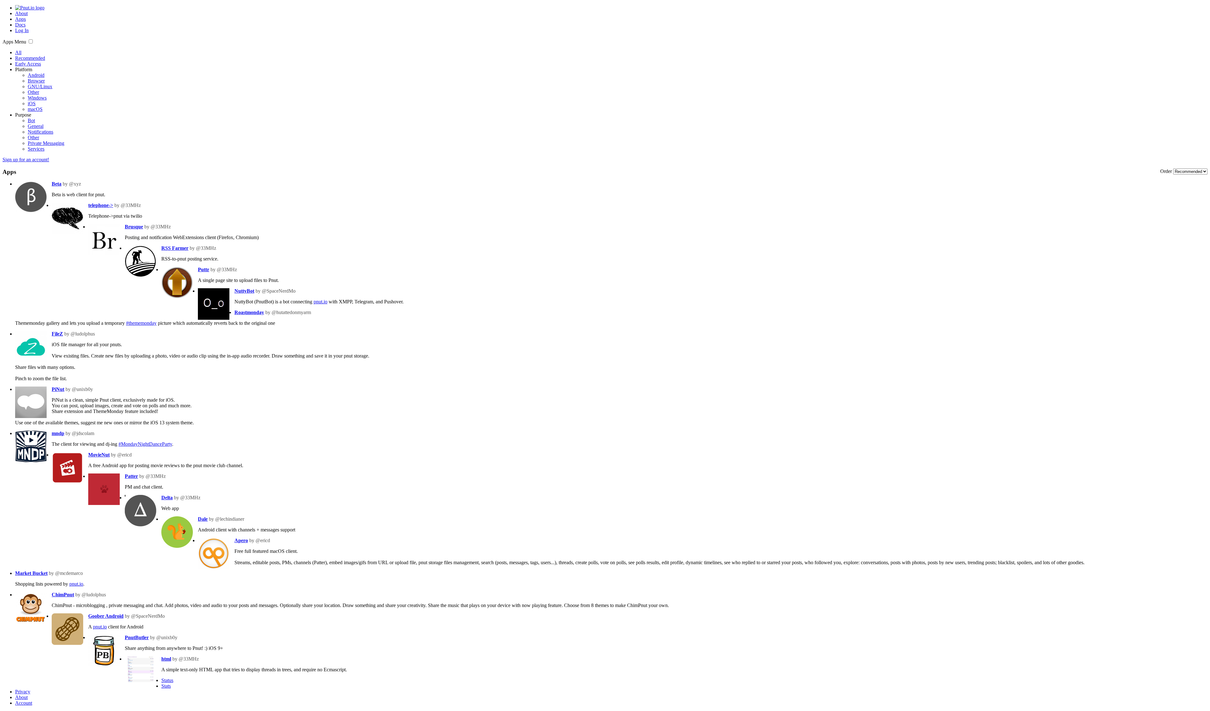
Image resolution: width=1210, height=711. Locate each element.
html (166, 659)
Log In (22, 30)
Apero (241, 540)
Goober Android (106, 616)
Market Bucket (31, 573)
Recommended (30, 58)
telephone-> (100, 205)
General (35, 126)
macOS (35, 109)
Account (23, 703)
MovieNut (99, 454)
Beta (56, 183)
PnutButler (137, 637)
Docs (20, 24)
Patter (131, 476)
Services (36, 149)
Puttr (203, 269)
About (21, 13)
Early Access (28, 63)
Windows (37, 97)
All (18, 52)
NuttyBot (244, 291)
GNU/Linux (40, 86)
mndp (58, 433)
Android (36, 75)
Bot (31, 120)
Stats (166, 686)
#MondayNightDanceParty (145, 444)
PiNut (58, 389)
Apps (20, 19)
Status (167, 680)
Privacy (22, 691)
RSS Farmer (174, 248)
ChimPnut (63, 594)
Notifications (40, 132)
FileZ (57, 333)
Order (1166, 171)
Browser (36, 80)
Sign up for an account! (26, 159)
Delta (167, 497)
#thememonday (141, 323)
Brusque (134, 226)
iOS (32, 103)
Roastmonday (249, 312)
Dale (203, 519)
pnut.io (320, 301)
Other (33, 92)
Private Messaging (46, 143)
